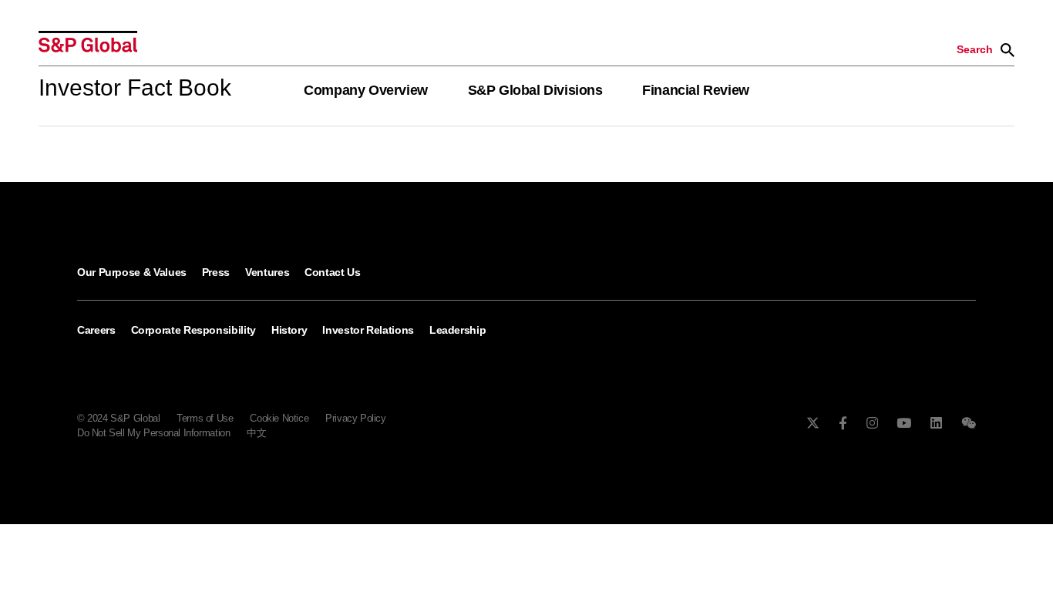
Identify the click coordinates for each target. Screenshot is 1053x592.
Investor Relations (368, 330)
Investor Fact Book (135, 87)
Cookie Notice (279, 418)
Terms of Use (205, 418)
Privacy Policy (355, 418)
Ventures (267, 272)
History (289, 330)
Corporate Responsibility (193, 330)
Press (216, 272)
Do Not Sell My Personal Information (153, 433)
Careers (96, 330)
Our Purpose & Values (132, 272)
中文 (256, 433)
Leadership (457, 330)
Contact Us (332, 272)
